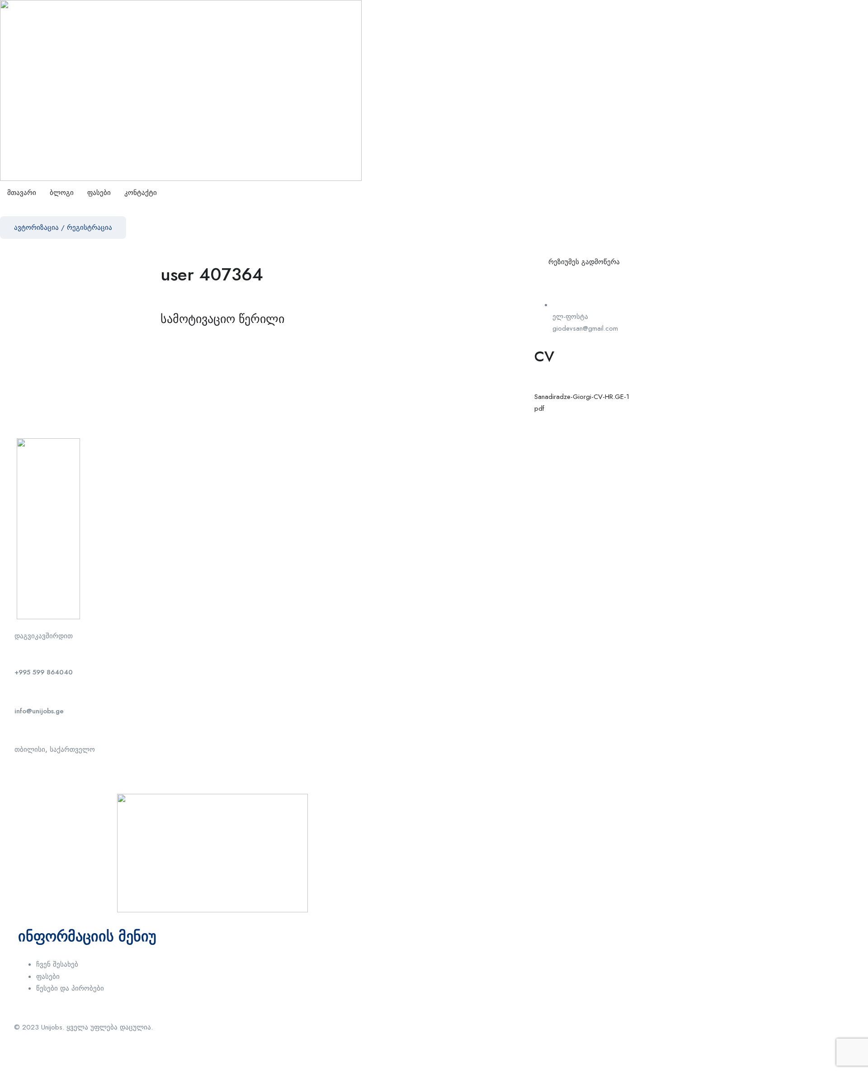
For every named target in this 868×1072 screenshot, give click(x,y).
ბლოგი (62, 193)
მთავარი (21, 193)
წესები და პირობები (70, 988)
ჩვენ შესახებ (57, 964)
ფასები (99, 193)
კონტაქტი (140, 193)
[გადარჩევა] (639, 261)
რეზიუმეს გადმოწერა (584, 262)
